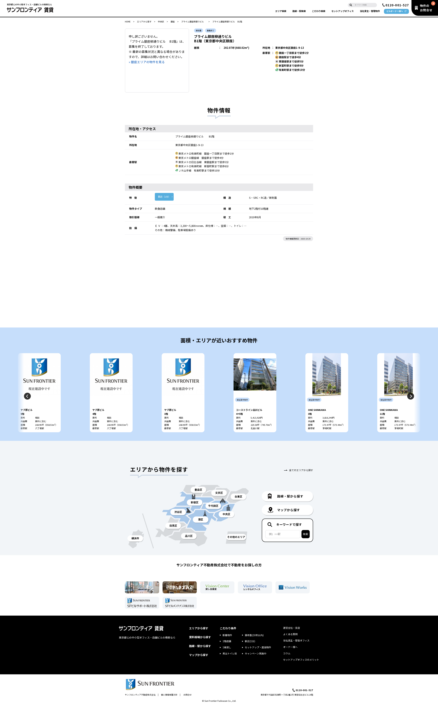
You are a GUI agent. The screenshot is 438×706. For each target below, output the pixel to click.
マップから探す (198, 655)
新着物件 (227, 635)
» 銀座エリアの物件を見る (147, 62)
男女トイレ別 (230, 653)
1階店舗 (227, 641)
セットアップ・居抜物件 (258, 647)
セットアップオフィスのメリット (301, 659)
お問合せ (187, 694)
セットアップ (342, 11)
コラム (286, 653)
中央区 (161, 21)
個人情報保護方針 (169, 694)
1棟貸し (227, 647)
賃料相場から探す (200, 637)
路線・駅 (299, 11)
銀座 (173, 21)
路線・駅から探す (200, 646)
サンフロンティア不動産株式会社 (140, 694)
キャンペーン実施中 (255, 653)
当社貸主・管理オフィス (296, 640)
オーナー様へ (290, 647)
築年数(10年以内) (254, 635)
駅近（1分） (164, 196)
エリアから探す (144, 21)
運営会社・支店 (291, 627)
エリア (280, 11)
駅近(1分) (250, 641)
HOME (128, 21)
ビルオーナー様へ (395, 11)
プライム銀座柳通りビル (193, 21)
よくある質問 (290, 634)
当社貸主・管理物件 (370, 11)
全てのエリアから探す (301, 470)
